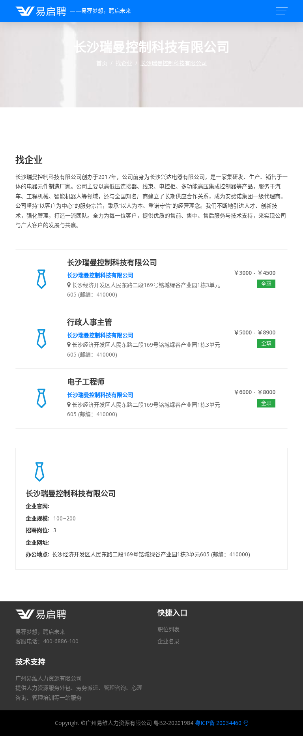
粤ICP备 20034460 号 (222, 723)
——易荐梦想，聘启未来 (98, 10)
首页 (101, 63)
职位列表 (168, 629)
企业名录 (168, 641)
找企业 (124, 63)
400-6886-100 (61, 641)
